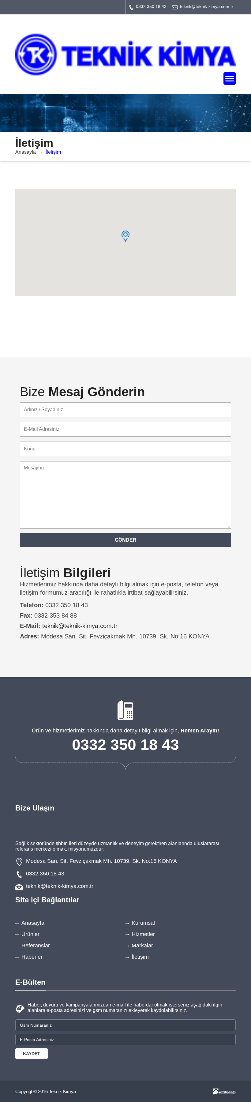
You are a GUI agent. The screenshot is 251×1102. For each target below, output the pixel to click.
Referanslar (35, 945)
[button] (125, 236)
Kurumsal (143, 923)
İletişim (140, 957)
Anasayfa (25, 152)
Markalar (142, 945)
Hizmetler (143, 934)
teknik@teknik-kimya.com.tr (206, 6)
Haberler (32, 957)
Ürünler (30, 934)
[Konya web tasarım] (224, 1092)
